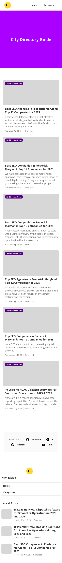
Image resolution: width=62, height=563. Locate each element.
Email (50, 444)
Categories (50, 5)
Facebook (37, 439)
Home (34, 5)
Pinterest (22, 444)
